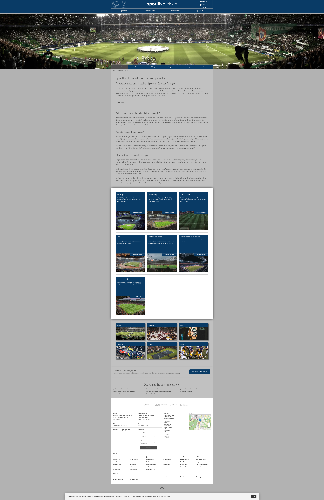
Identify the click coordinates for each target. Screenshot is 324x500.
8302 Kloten (116, 419)
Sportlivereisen (120, 70)
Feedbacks (167, 421)
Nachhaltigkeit (167, 424)
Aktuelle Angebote (169, 418)
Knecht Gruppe (168, 427)
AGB (165, 428)
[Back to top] (162, 488)
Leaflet (196, 429)
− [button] (209, 426)
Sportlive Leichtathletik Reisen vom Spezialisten (158, 391)
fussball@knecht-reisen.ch (120, 425)
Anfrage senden (175, 10)
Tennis (136, 67)
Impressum (167, 430)
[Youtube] (129, 430)
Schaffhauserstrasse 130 (120, 417)
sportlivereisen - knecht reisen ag (122, 415)
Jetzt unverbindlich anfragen (199, 371)
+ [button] (209, 424)
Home (114, 70)
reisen (162, 4)
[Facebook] (123, 430)
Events (165, 422)
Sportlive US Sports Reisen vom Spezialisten (191, 389)
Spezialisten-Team (149, 10)
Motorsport (154, 67)
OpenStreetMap (202, 429)
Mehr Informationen (165, 496)
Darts (204, 67)
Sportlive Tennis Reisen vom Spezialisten (123, 389)
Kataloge (166, 437)
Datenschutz (167, 425)
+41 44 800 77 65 (200, 10)
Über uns (204, 7)
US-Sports (170, 67)
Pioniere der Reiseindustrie (120, 394)
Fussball (120, 67)
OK (254, 496)
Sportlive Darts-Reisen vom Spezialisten (156, 394)
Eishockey (187, 67)
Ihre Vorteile (167, 436)
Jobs (165, 431)
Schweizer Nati (167, 91)
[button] (162, 102)
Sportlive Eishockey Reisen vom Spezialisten (124, 391)
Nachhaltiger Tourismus (186, 391)
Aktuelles (166, 434)
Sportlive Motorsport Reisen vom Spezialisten (158, 389)
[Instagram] (126, 430)
